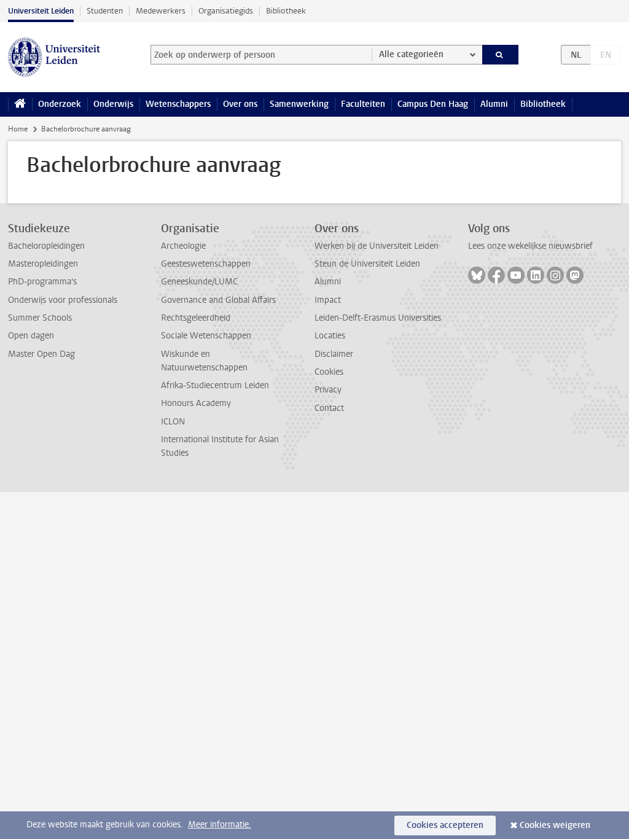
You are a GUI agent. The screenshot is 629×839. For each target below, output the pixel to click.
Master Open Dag (41, 354)
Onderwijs (113, 104)
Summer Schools (40, 318)
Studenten (105, 11)
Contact (329, 408)
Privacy (328, 390)
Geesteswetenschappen (206, 264)
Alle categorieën (411, 54)
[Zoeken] (500, 54)
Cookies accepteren (445, 825)
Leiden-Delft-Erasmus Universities (377, 318)
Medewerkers (161, 11)
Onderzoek (59, 104)
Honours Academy (196, 403)
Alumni (494, 104)
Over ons (240, 104)
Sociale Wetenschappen (206, 335)
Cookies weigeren (555, 825)
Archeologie (183, 246)
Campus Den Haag (432, 104)
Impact (327, 300)
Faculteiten (363, 104)
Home (18, 129)
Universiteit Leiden (41, 11)
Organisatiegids (225, 11)
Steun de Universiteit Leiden (367, 264)
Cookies (328, 372)
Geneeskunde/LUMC (199, 281)
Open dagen (31, 335)
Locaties (329, 335)
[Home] (20, 104)
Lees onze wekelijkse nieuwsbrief (530, 246)
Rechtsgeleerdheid (195, 318)
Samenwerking (299, 104)
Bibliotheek (286, 11)
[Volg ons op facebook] (496, 275)
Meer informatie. (219, 824)
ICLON (173, 421)
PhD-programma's (42, 281)
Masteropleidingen (43, 264)
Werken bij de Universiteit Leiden (376, 246)
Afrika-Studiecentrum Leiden (215, 385)
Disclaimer (333, 354)
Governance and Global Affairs (218, 300)
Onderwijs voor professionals (62, 300)
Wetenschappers (178, 104)
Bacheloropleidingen (46, 246)
